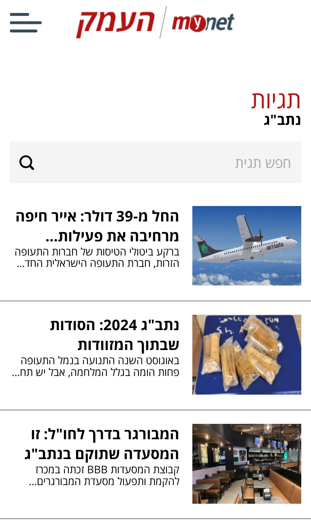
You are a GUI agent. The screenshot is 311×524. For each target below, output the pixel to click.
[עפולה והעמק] (155, 37)
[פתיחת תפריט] (26, 22)
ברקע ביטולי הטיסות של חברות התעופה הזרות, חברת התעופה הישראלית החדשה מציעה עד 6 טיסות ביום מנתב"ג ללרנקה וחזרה (95, 257)
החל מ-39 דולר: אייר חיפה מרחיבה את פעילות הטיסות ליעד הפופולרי (97, 226)
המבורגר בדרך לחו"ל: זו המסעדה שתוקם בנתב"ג (101, 444)
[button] (155, 107)
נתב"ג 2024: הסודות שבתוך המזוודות (114, 334)
